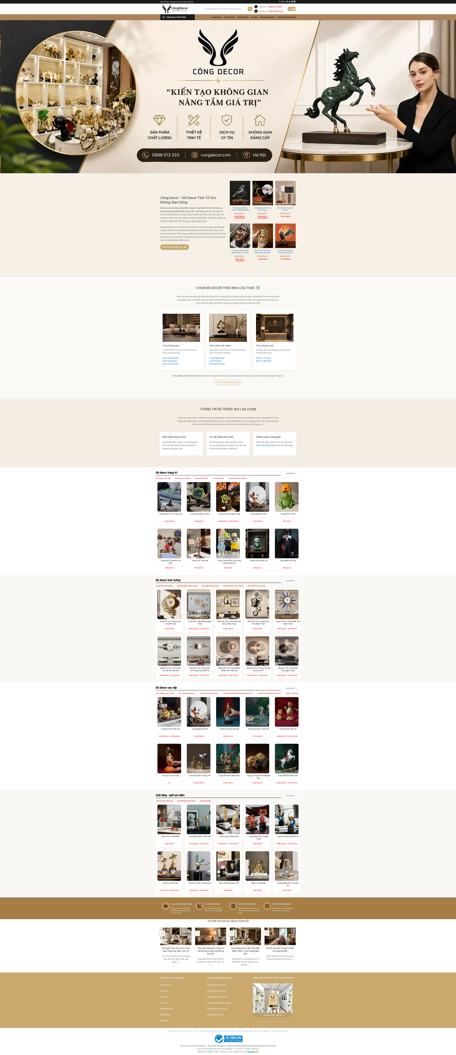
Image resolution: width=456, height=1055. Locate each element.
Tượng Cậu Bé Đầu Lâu (258, 560)
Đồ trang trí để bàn (217, 364)
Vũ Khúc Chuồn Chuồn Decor (199, 883)
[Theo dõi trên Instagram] (282, 2)
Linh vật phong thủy (186, 693)
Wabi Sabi (267, 361)
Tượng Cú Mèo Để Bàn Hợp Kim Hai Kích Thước (240, 251)
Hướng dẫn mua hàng (217, 1008)
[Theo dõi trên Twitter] (287, 2)
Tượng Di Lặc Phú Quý (170, 775)
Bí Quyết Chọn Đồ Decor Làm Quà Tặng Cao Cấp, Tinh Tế (176, 949)
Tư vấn (254, 17)
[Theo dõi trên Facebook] (279, 2)
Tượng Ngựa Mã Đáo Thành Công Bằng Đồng (240, 209)
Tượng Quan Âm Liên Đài (229, 729)
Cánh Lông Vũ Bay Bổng (229, 836)
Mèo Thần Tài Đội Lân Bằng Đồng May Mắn (262, 251)
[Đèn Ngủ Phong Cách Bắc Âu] (285, 193)
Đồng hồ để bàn (201, 478)
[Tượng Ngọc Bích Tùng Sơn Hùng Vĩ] (262, 193)
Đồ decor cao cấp (163, 478)
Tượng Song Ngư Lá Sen (199, 514)
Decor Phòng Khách (280, 1031)
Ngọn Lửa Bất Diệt (259, 883)
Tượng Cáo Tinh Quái (200, 560)
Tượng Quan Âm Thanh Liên (258, 729)
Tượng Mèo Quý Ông (288, 560)
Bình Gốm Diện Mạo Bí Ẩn (229, 883)
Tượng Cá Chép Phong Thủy (269, 693)
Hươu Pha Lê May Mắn (170, 836)
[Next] (444, 96)
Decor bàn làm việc (171, 364)
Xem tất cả (290, 473)
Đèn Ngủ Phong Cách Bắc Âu (285, 209)
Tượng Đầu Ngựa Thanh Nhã (200, 836)
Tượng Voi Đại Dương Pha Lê (288, 836)
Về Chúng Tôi (243, 17)
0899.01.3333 (275, 6)
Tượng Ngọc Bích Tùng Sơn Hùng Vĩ (262, 209)
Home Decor (217, 17)
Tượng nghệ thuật (216, 358)
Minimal (164, 996)
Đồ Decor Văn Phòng (208, 1031)
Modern (164, 991)
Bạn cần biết (185, 1031)
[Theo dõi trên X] (284, 2)
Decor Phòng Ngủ (244, 1031)
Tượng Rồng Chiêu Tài (288, 729)
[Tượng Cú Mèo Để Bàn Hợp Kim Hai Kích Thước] (240, 236)
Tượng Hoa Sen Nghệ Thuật (229, 514)
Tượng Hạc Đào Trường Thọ (200, 775)
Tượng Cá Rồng (291, 693)
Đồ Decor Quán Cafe (227, 1031)
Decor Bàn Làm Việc (262, 1031)
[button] (291, 9)
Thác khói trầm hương (209, 693)
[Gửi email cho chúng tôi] (289, 2)
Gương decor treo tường (187, 586)
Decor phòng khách (171, 358)
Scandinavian (166, 1008)
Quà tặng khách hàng (186, 801)
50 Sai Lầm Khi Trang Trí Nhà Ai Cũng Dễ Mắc (280, 949)
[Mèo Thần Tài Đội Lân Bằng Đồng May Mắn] (262, 236)
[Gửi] (250, 9)
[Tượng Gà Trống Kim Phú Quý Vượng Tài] (285, 236)
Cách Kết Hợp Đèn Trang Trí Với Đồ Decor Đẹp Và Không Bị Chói (210, 951)
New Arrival (229, 17)
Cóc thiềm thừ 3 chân (165, 693)
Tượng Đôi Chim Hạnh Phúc (229, 775)
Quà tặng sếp (205, 801)
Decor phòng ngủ (170, 361)
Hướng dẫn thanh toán (217, 996)
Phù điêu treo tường (210, 586)
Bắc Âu (259, 361)
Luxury (163, 1002)
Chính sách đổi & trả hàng (219, 1002)
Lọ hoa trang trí (215, 361)
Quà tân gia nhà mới (164, 801)
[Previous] (12, 96)
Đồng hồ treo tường (164, 586)
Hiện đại (259, 358)
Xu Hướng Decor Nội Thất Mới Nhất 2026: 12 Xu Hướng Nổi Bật (245, 951)
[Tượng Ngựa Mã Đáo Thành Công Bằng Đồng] (240, 193)
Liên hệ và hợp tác (215, 1014)
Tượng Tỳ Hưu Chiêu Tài (170, 729)
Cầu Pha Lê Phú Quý (170, 883)
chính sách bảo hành (265, 445)
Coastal (164, 1020)
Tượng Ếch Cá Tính (287, 514)
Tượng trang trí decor (237, 478)
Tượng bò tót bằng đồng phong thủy (238, 693)
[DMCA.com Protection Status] (253, 1051)
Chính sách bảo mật (216, 991)
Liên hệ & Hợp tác (267, 17)
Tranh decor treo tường (233, 586)
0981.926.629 (276, 11)
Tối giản (267, 358)
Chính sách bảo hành (287, 17)
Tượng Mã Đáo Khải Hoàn (288, 775)
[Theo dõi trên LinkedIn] (294, 2)
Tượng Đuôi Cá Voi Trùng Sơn (170, 514)
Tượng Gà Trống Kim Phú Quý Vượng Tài (285, 251)
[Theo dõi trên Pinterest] (292, 2)
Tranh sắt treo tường (256, 586)
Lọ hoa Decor (218, 478)
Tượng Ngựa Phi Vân (258, 514)
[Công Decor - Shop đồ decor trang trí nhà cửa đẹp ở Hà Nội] (179, 9)
